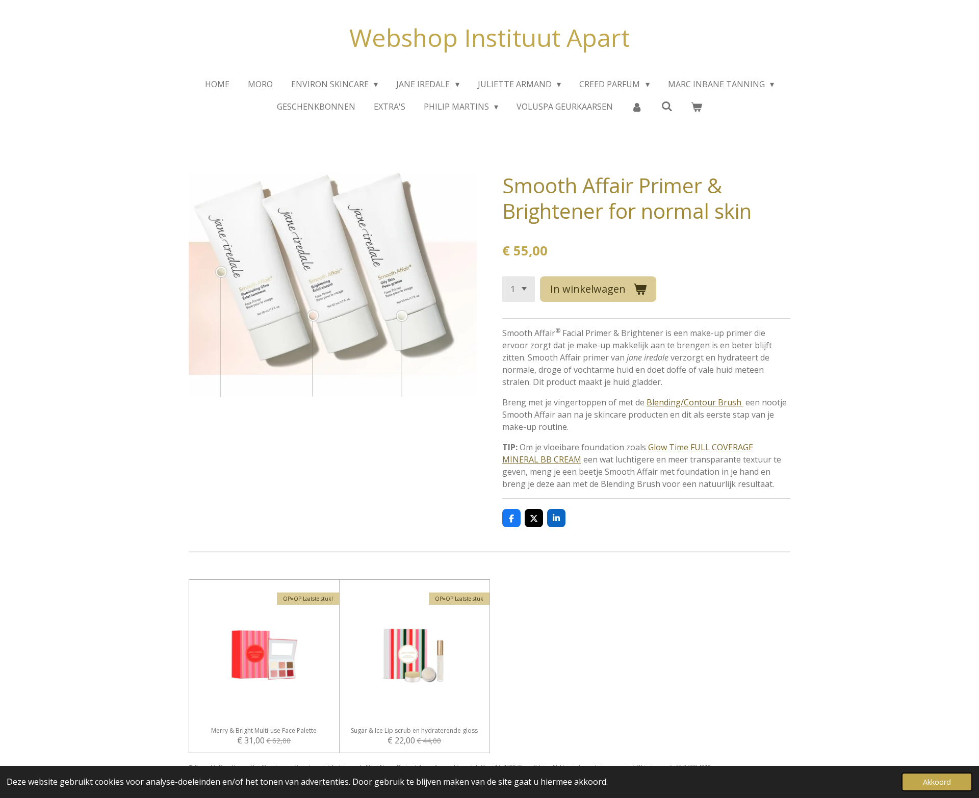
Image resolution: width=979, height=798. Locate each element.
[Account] (637, 106)
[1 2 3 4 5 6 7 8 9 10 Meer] (518, 289)
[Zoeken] (667, 106)
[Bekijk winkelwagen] (696, 106)
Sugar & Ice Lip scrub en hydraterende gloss (414, 730)
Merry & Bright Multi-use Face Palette (264, 730)
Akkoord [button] (937, 782)
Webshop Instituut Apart (489, 37)
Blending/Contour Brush (695, 402)
